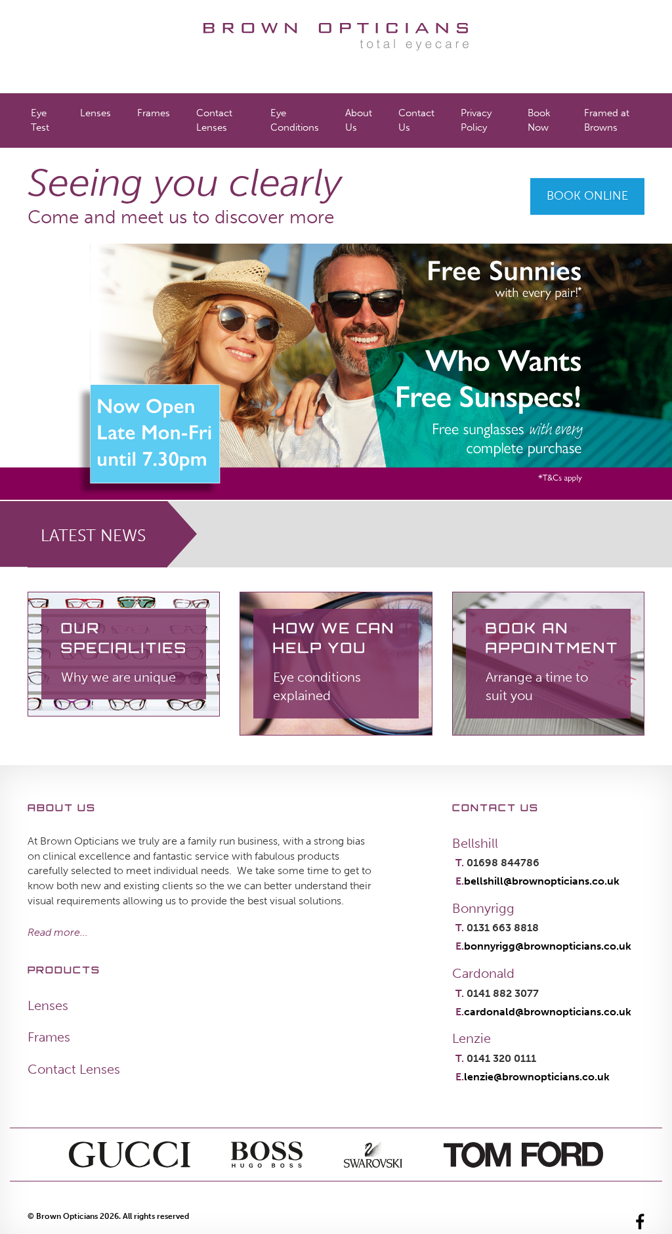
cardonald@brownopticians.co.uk (547, 1011)
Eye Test (40, 120)
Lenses (95, 113)
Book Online (587, 195)
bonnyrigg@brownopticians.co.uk (547, 946)
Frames (153, 113)
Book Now (539, 120)
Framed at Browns (606, 120)
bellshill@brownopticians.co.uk (542, 881)
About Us (358, 120)
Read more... (58, 932)
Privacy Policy (476, 120)
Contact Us (416, 120)
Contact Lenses (214, 120)
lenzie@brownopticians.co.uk (537, 1076)
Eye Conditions (294, 120)
